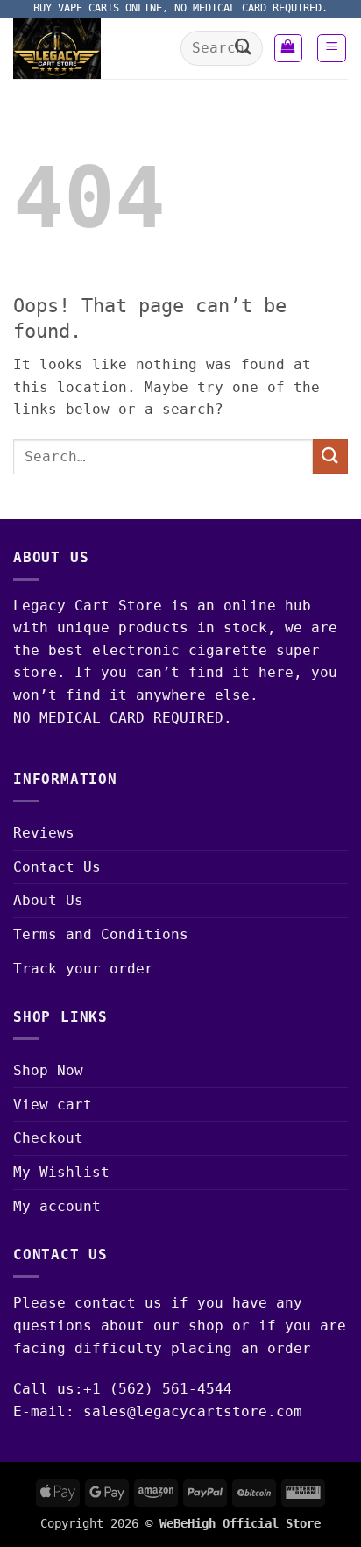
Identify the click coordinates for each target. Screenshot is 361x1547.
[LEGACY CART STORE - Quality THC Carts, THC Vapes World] (90, 48)
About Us (48, 900)
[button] (288, 48)
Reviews (43, 832)
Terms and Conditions (100, 934)
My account (57, 1206)
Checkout (48, 1138)
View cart (52, 1104)
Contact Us (57, 867)
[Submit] (242, 48)
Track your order (83, 968)
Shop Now (48, 1070)
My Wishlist (61, 1172)
